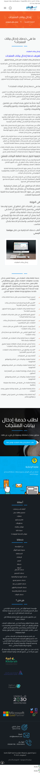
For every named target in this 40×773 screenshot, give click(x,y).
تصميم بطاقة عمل (19, 512)
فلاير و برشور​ (19, 519)
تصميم (32, 638)
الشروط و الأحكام (13, 759)
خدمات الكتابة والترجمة (19, 591)
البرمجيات (22, 638)
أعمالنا (19, 567)
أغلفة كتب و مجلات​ (19, 509)
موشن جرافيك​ (19, 526)
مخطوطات (19, 523)
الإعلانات (19, 557)
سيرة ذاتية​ (19, 530)
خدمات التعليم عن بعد (19, 583)
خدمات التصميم (19, 573)
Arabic (36, 766)
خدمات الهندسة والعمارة (19, 576)
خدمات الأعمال (19, 569)
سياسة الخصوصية (26, 759)
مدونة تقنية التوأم (19, 550)
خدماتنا (19, 564)
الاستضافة (19, 553)
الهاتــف (21, 742)
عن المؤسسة (19, 546)
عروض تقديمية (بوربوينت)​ (19, 533)
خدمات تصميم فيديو (19, 580)
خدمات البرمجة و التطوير (19, 587)
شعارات (19, 516)
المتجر (19, 560)
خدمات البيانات (19, 594)
